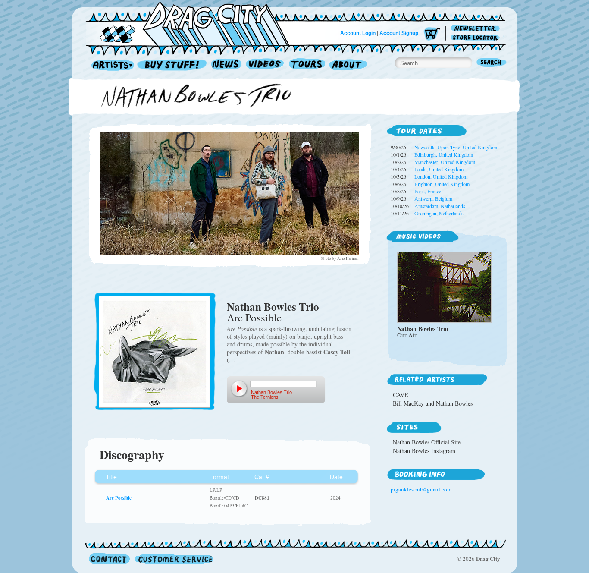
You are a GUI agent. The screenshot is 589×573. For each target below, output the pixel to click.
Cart (432, 34)
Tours (307, 65)
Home (193, 23)
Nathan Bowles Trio (273, 307)
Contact (109, 558)
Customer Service (173, 558)
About (348, 65)
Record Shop (173, 65)
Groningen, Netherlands (439, 213)
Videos (265, 65)
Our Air (407, 335)
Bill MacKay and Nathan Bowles (433, 403)
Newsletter (477, 28)
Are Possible (254, 317)
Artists (110, 65)
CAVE (400, 394)
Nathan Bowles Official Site (427, 442)
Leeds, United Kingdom (439, 169)
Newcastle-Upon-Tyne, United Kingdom (455, 147)
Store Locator (477, 37)
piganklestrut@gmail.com (421, 489)
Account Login (358, 33)
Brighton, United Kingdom (442, 183)
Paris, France (427, 191)
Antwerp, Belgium (433, 198)
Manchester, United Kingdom (444, 161)
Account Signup (398, 33)
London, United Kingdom (440, 176)
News (227, 65)
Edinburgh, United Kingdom (443, 154)
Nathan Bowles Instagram (424, 451)
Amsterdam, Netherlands (439, 205)
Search (491, 63)
